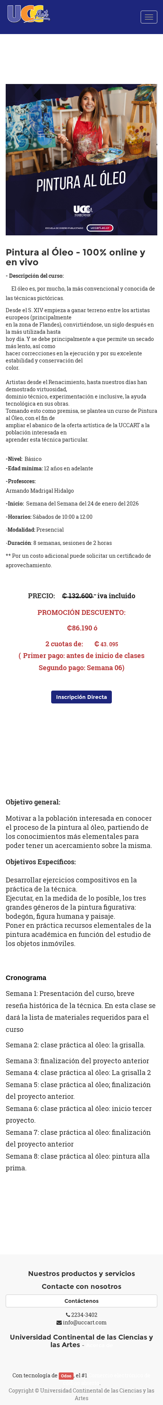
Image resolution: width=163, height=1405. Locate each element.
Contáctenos (81, 1301)
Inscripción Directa (81, 697)
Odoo (66, 1376)
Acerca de (99, 1345)
